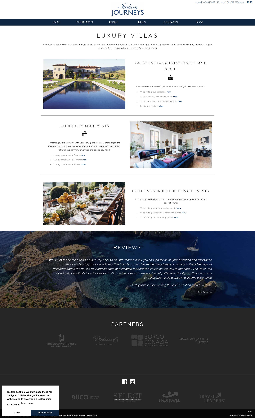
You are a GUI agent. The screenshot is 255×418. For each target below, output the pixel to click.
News (142, 22)
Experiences (84, 22)
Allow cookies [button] (45, 413)
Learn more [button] (27, 403)
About (113, 22)
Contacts (171, 22)
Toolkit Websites (246, 415)
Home (55, 22)
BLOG (199, 22)
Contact (249, 411)
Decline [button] (16, 413)
